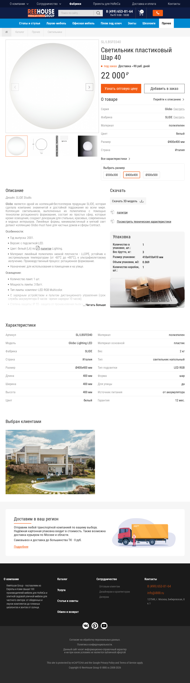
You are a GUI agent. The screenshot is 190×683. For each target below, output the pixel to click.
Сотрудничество (47, 4)
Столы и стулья (29, 23)
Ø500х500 (151, 175)
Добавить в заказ (164, 88)
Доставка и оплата (144, 4)
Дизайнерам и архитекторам (114, 591)
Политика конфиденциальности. (95, 644)
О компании (17, 4)
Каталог (19, 32)
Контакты (174, 4)
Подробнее (21, 547)
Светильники (55, 32)
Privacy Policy (108, 662)
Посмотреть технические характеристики (144, 221)
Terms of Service (128, 662)
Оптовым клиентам (109, 586)
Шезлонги (148, 23)
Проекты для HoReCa (106, 4)
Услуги (61, 590)
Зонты (132, 23)
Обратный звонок (158, 13)
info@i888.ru (155, 593)
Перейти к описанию (167, 99)
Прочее (166, 23)
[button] (89, 87)
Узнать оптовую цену (121, 88)
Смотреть (179, 109)
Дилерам (104, 596)
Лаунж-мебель (56, 23)
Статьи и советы (67, 601)
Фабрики (75, 4)
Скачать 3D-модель (124, 201)
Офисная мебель (83, 23)
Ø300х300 (112, 175)
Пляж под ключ (111, 23)
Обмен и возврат (68, 612)
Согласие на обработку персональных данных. (94, 639)
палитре (46, 248)
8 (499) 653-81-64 (119, 13)
